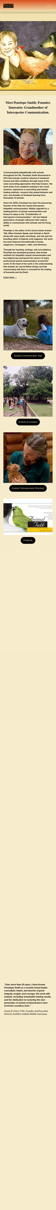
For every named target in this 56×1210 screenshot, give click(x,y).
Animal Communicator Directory (28, 488)
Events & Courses (28, 422)
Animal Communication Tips (28, 356)
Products (28, 540)
